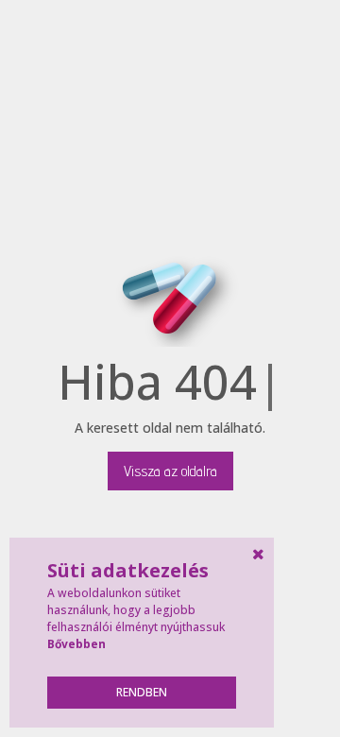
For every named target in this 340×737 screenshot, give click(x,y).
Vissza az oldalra (170, 471)
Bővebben (76, 644)
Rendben (141, 692)
